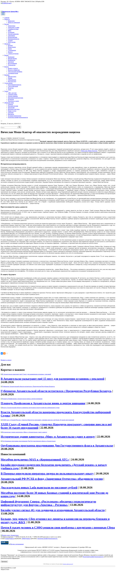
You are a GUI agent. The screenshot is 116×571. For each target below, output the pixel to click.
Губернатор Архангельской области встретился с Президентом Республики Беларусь (56, 391)
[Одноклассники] (4, 353)
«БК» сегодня (12, 93)
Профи (10, 78)
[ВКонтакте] (2, 353)
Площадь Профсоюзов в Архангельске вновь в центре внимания (43, 403)
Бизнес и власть (13, 68)
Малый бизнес (12, 58)
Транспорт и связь (13, 27)
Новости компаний (14, 22)
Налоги (10, 52)
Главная (6, 17)
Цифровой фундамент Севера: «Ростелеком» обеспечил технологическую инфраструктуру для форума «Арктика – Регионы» (48, 503)
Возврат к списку (6, 360)
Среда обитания (13, 86)
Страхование (12, 50)
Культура (11, 88)
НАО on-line (11, 42)
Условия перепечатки (14, 116)
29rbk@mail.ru (26, 538)
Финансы (7, 44)
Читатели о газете (13, 101)
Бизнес (6, 55)
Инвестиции (12, 47)
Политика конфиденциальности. (47, 538)
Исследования (12, 63)
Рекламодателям (13, 106)
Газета (6, 91)
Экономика (11, 35)
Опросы (10, 104)
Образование (12, 80)
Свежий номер (12, 94)
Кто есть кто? (12, 81)
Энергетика (11, 26)
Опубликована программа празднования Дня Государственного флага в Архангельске (57, 445)
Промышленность (13, 39)
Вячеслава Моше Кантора (89, 151)
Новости (7, 19)
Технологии (11, 65)
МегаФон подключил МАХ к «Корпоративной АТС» (35, 459)
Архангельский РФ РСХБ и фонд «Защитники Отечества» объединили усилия (52, 478)
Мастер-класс (12, 76)
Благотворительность (14, 84)
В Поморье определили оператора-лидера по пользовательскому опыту (47, 473)
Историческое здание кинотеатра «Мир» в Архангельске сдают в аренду (48, 436)
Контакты (11, 114)
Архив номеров (13, 96)
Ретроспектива (12, 37)
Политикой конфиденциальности (93, 556)
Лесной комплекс (13, 34)
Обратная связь (9, 102)
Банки (10, 48)
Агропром (11, 32)
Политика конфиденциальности (18, 117)
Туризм (10, 40)
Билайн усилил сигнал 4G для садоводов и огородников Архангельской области (53, 510)
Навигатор (11, 21)
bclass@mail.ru (9, 538)
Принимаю (4, 561)
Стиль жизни (8, 83)
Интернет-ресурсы (13, 109)
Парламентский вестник (15, 98)
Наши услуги (12, 111)
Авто (9, 89)
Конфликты (11, 60)
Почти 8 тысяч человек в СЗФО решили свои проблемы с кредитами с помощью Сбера (58, 527)
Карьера (6, 75)
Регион (6, 24)
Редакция (11, 99)
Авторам (10, 112)
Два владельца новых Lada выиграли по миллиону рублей (39, 487)
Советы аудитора (13, 53)
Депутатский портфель (15, 71)
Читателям (11, 107)
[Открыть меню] (3, 13)
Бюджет (10, 45)
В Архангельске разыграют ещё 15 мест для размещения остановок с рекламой (52, 378)
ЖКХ (9, 30)
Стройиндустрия (13, 29)
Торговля (11, 62)
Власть (6, 66)
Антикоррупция (13, 73)
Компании (11, 57)
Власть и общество (14, 70)
